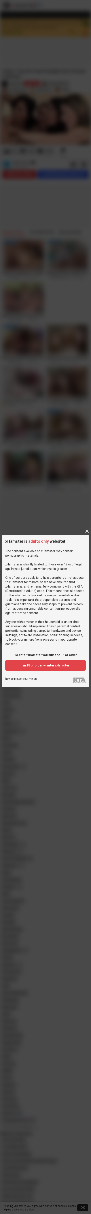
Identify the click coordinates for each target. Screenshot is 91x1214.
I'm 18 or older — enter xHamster (45, 665)
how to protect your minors (21, 679)
